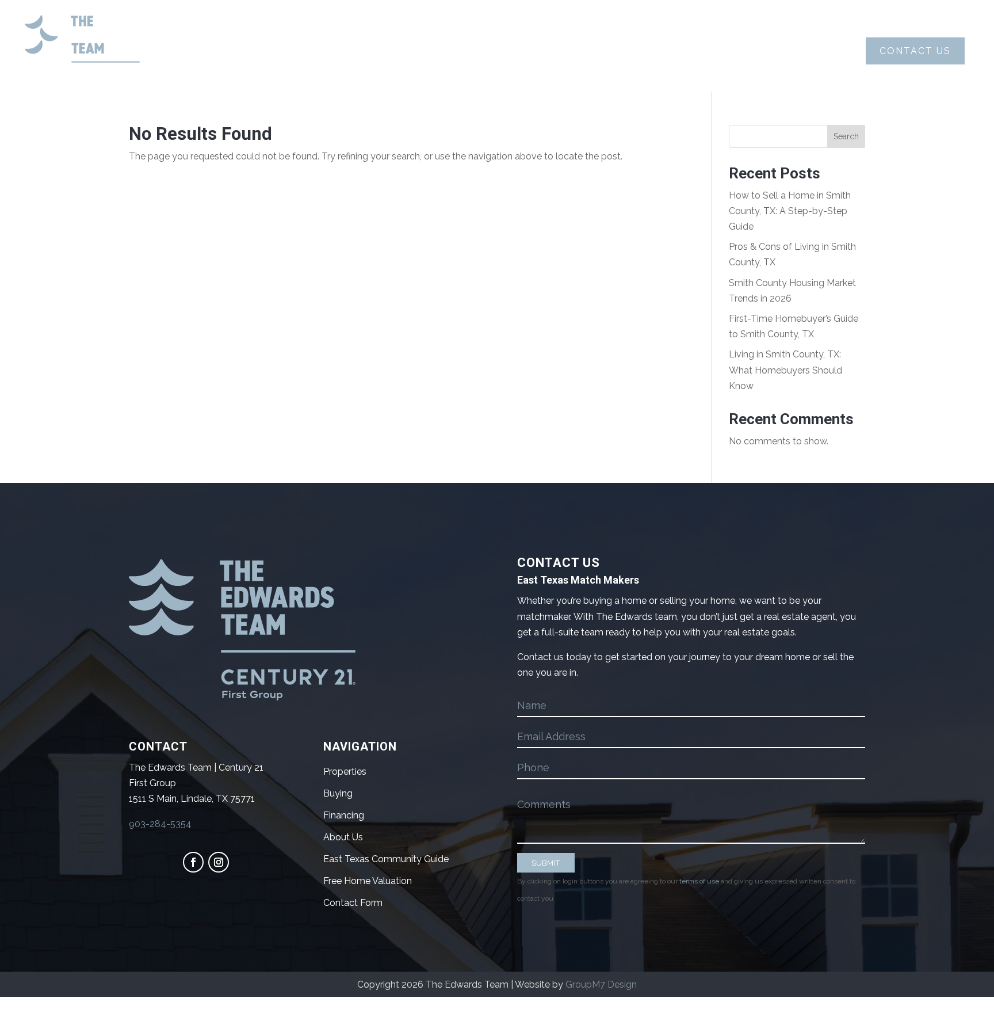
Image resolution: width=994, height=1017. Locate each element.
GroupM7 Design (601, 984)
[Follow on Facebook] (193, 862)
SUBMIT (546, 862)
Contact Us (915, 50)
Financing (343, 815)
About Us (339, 50)
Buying (417, 50)
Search (846, 136)
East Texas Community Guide (386, 859)
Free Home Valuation (367, 880)
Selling (502, 50)
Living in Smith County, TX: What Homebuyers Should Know (785, 370)
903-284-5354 (160, 823)
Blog (679, 50)
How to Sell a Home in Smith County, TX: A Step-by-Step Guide (790, 211)
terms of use (699, 881)
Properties (601, 50)
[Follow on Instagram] (218, 862)
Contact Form (353, 902)
